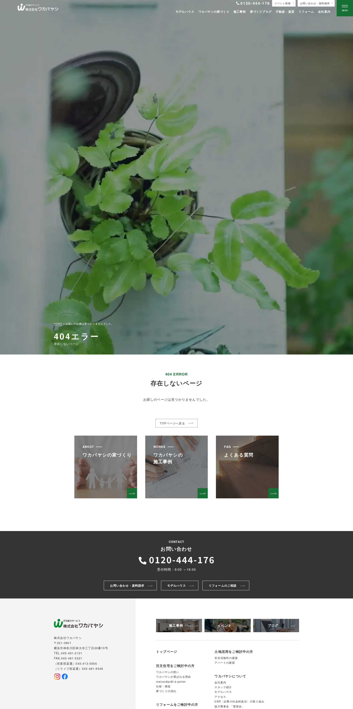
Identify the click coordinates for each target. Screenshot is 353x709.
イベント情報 (283, 3)
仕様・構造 (163, 686)
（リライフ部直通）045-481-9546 (78, 669)
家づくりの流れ (166, 691)
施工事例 (239, 11)
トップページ (166, 651)
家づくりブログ (261, 11)
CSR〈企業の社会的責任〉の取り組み (239, 701)
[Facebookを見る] (64, 676)
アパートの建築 (224, 662)
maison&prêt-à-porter (171, 681)
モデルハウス (185, 11)
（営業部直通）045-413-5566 (75, 663)
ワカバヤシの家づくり (213, 11)
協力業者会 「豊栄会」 (229, 706)
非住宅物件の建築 (226, 658)
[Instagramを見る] (57, 676)
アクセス (220, 697)
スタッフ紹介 (223, 687)
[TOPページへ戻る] (38, 8)
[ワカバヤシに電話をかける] (176, 559)
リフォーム (306, 11)
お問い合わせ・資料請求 (315, 3)
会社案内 (324, 11)
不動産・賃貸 (285, 11)
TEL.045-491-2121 (68, 653)
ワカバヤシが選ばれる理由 (173, 677)
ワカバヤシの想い (167, 672)
